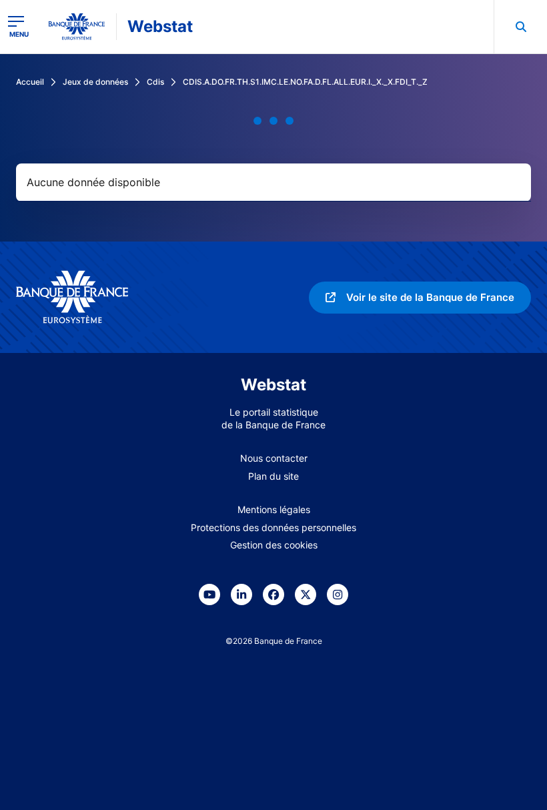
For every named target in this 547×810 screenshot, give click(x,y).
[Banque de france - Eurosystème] (76, 26)
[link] (420, 298)
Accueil (30, 82)
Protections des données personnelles (273, 527)
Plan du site (273, 476)
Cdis (155, 82)
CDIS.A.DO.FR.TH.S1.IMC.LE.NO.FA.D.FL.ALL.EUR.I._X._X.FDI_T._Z (305, 82)
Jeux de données (95, 82)
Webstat (160, 26)
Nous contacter (274, 458)
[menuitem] (520, 26)
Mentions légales (273, 509)
